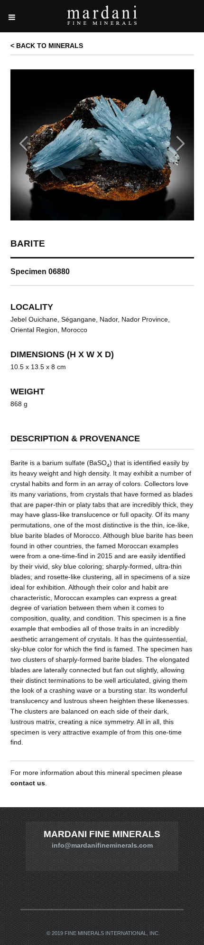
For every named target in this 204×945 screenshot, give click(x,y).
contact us (27, 783)
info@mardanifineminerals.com (102, 845)
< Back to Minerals (46, 45)
